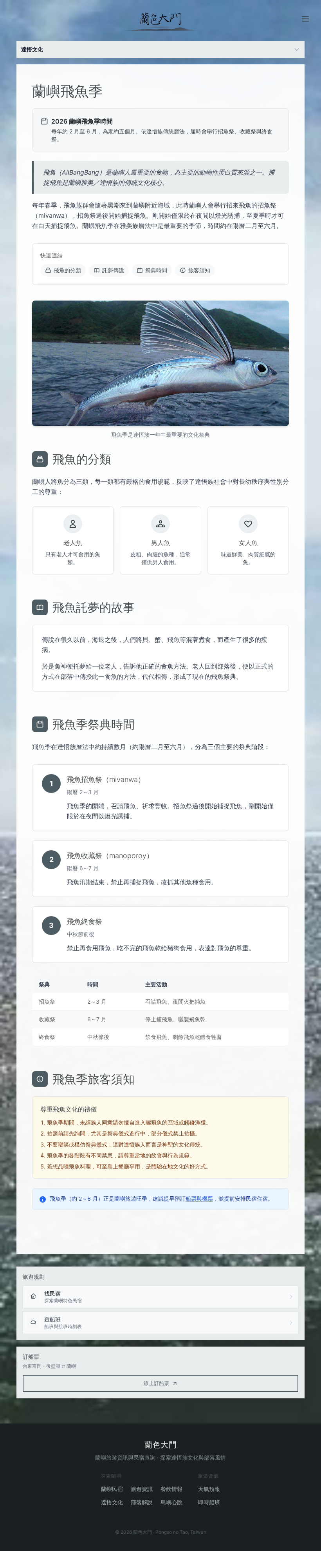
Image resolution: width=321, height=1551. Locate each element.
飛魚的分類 (67, 270)
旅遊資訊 (142, 1488)
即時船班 (209, 1502)
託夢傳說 (113, 270)
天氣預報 (209, 1488)
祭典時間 (156, 270)
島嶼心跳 (171, 1502)
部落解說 (142, 1502)
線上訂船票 (156, 1383)
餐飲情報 (171, 1488)
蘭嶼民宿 (112, 1488)
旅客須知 (199, 270)
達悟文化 (112, 1502)
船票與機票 (199, 1198)
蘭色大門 (160, 1444)
